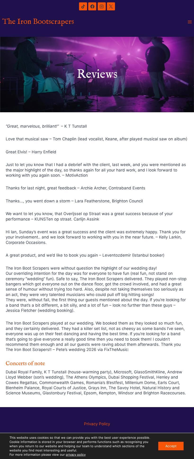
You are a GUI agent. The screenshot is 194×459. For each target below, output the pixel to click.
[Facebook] (92, 6)
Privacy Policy (97, 423)
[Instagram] (102, 6)
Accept (170, 446)
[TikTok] (83, 6)
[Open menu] (189, 22)
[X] (111, 6)
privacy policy (76, 454)
